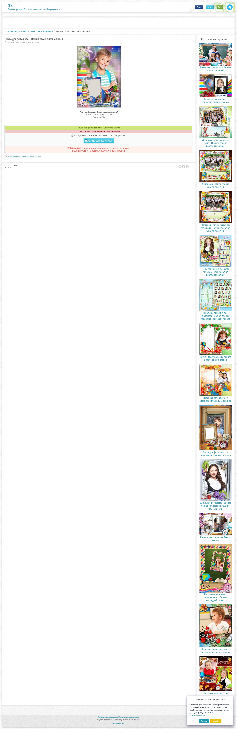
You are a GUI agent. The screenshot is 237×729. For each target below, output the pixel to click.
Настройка (215, 721)
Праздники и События (14, 42)
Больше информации (197, 715)
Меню (210, 7)
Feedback (121, 723)
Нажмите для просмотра (98, 140)
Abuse (115, 723)
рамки (39, 156)
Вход (220, 7)
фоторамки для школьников (28, 156)
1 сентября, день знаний (31, 42)
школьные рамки (15, 156)
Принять (204, 721)
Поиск (199, 7)
